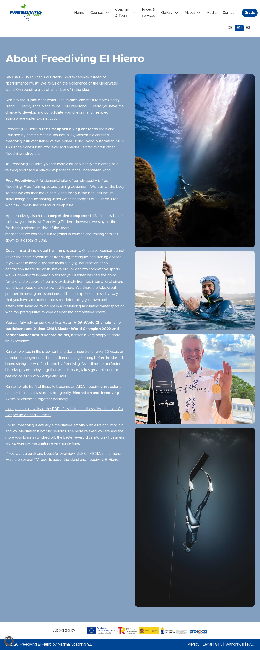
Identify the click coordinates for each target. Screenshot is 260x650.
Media (212, 13)
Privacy (193, 644)
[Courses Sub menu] (107, 13)
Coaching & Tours (122, 12)
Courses (96, 13)
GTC (218, 644)
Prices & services (148, 12)
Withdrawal (234, 644)
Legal (207, 644)
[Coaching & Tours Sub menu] (134, 13)
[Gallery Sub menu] (176, 13)
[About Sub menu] (199, 13)
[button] (9, 641)
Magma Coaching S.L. (75, 644)
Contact (229, 13)
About (189, 13)
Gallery (167, 13)
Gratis (250, 13)
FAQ (251, 644)
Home (79, 13)
